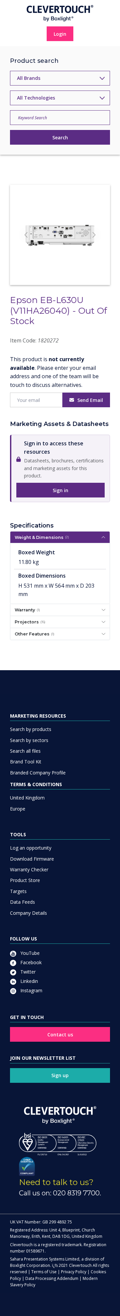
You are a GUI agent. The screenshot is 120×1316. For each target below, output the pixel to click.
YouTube (29, 953)
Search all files (25, 751)
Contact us (60, 1034)
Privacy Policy (73, 1272)
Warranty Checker (29, 869)
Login (60, 34)
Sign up (60, 1075)
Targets (18, 891)
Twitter (27, 972)
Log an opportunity (30, 848)
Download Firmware (32, 859)
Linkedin (28, 981)
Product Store (25, 880)
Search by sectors (29, 740)
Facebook (30, 962)
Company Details (28, 913)
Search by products (30, 729)
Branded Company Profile (38, 772)
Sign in (60, 490)
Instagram (30, 990)
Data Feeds (22, 902)
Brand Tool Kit (25, 761)
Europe (17, 809)
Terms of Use (44, 1272)
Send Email (90, 400)
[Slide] (54, 268)
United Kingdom (27, 797)
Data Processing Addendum (51, 1278)
